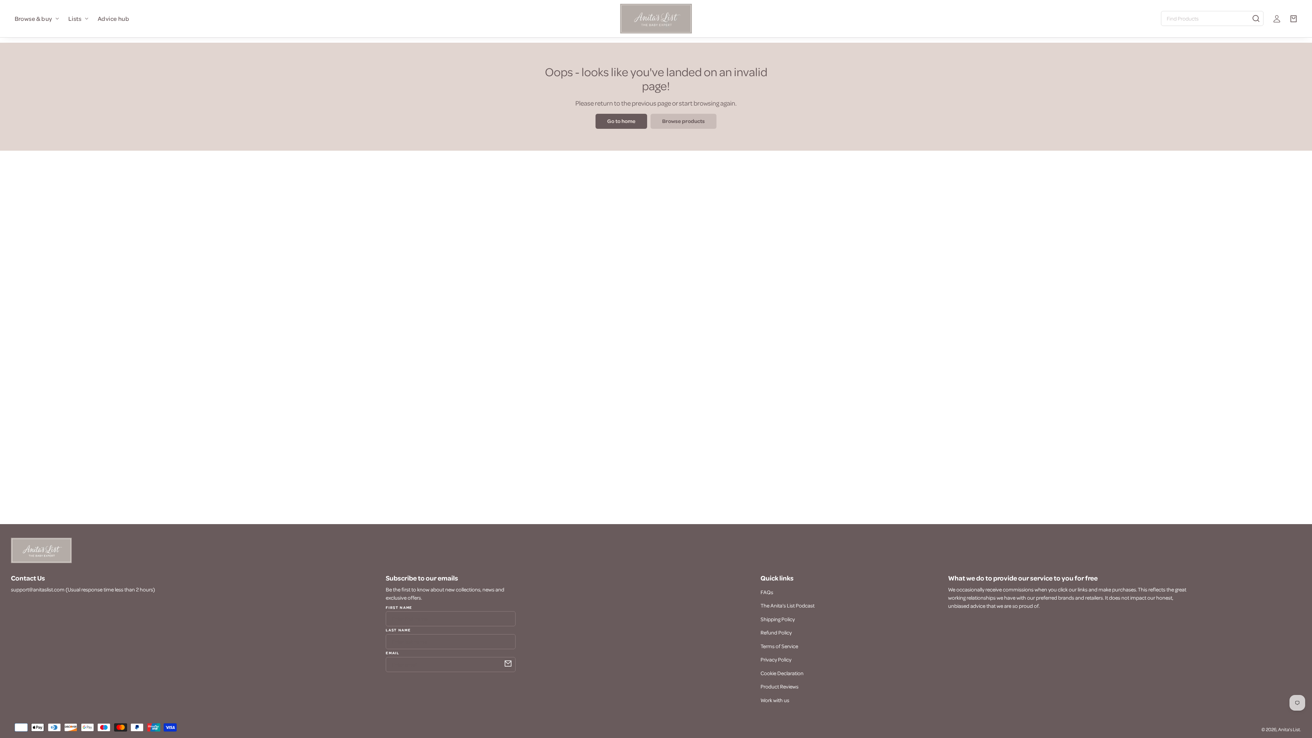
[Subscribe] (508, 663)
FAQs (767, 592)
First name (399, 607)
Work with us (775, 700)
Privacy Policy (776, 659)
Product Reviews (779, 686)
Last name (398, 629)
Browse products (683, 121)
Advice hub (113, 18)
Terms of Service (779, 646)
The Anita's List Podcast (788, 605)
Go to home (621, 121)
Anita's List (1289, 729)
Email (392, 652)
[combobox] (1212, 18)
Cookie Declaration (782, 673)
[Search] (1255, 18)
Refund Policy (776, 632)
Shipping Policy (778, 619)
